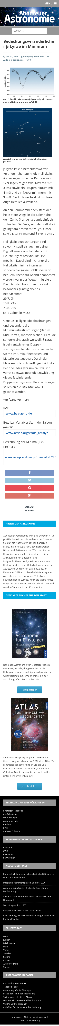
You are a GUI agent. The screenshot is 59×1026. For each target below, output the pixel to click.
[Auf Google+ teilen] (29, 496)
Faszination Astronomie (14, 983)
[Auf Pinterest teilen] (29, 488)
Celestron (8, 854)
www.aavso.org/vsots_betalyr (26, 433)
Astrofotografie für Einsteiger (17, 990)
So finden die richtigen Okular (17, 997)
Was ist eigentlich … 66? (14, 905)
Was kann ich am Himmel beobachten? (22, 1000)
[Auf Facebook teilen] (29, 473)
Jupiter (6, 939)
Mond (6, 936)
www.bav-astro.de (18, 413)
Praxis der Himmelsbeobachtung (19, 993)
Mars (5, 946)
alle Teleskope (10, 814)
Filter (5, 827)
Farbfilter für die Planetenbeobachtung (22, 1007)
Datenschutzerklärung (29, 1020)
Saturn (6, 956)
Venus (6, 949)
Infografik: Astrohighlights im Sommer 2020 (24, 882)
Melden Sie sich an (38, 583)
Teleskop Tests (10, 986)
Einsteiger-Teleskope (13, 810)
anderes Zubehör (11, 831)
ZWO (5, 850)
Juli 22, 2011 (12, 56)
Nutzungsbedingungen (35, 1016)
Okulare (7, 824)
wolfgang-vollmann (33, 56)
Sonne (6, 967)
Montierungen (10, 817)
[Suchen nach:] (29, 30)
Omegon (7, 847)
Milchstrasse (9, 943)
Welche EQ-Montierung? (15, 1003)
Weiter (29, 510)
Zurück (29, 506)
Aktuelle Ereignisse (13, 59)
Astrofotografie (10, 821)
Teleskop (7, 953)
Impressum (16, 1016)
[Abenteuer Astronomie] (29, 16)
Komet (6, 960)
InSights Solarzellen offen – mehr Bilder (22, 910)
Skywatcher (9, 857)
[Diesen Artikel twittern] (29, 481)
